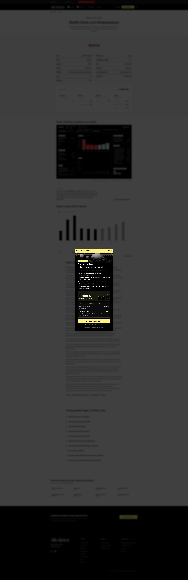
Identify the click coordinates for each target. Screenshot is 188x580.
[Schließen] (110, 254)
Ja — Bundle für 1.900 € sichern (94, 321)
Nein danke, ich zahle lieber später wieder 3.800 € (94, 327)
